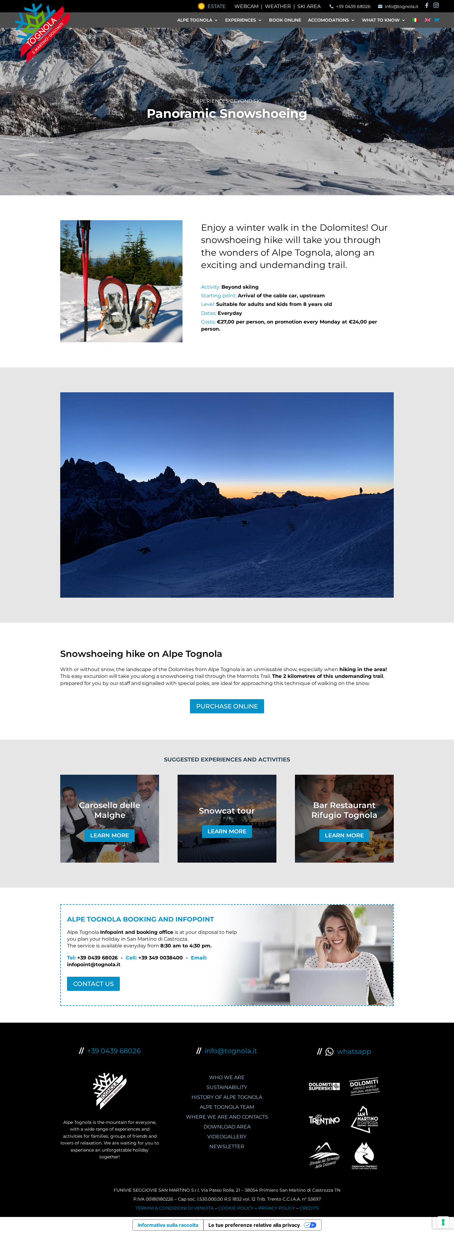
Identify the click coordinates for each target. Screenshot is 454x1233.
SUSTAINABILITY (227, 1087)
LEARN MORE (109, 835)
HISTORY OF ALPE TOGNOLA (226, 1097)
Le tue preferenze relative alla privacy (254, 1225)
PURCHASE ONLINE (227, 706)
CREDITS (309, 1208)
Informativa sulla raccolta (168, 1225)
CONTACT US (93, 984)
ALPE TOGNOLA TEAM (227, 1107)
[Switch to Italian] (415, 21)
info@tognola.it (230, 1051)
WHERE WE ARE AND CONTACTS (227, 1117)
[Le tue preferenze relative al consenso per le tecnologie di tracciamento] (443, 1222)
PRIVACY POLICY (276, 1208)
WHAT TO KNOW (381, 20)
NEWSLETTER (226, 1146)
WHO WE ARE (227, 1077)
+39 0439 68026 (114, 1051)
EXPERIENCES (240, 20)
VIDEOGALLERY (226, 1137)
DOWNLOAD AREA (227, 1127)
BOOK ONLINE (285, 20)
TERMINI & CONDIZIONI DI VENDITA (175, 1208)
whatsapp (352, 1051)
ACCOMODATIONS (328, 20)
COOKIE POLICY (236, 1208)
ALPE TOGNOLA (194, 20)
